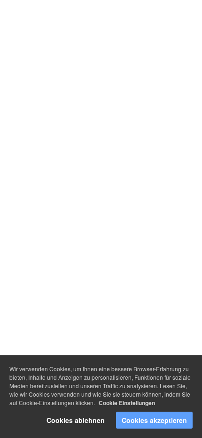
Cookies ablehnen (76, 420)
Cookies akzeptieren (154, 420)
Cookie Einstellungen (127, 403)
